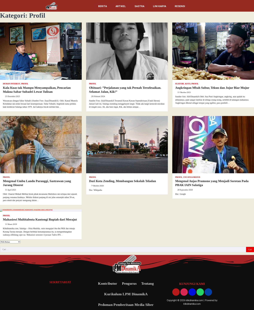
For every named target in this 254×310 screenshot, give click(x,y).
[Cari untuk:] (123, 249)
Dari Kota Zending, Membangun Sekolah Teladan (122, 181)
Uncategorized (191, 177)
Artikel (121, 6)
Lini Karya (159, 6)
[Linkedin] (208, 292)
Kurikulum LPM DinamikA (126, 294)
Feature (179, 84)
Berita (102, 6)
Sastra (139, 6)
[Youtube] (176, 292)
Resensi (180, 6)
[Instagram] (184, 292)
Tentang (147, 283)
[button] (103, 6)
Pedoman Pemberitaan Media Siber (126, 305)
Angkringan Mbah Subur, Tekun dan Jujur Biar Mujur (212, 87)
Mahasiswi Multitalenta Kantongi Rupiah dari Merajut (40, 219)
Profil (24, 84)
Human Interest (11, 84)
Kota (187, 84)
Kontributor (107, 283)
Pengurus (129, 283)
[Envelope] (192, 292)
